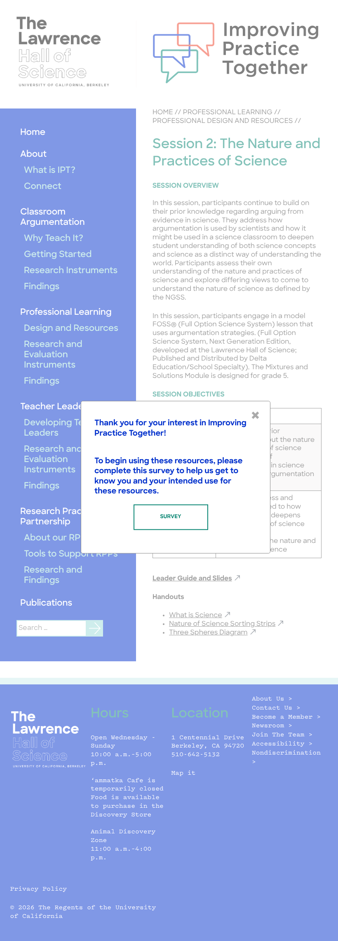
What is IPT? (49, 171)
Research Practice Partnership (59, 517)
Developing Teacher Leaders (66, 428)
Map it (183, 773)
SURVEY (170, 516)
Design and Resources (71, 329)
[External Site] (68, 51)
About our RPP (55, 538)
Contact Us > (276, 708)
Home (32, 133)
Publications (46, 603)
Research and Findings (53, 575)
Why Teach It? (53, 239)
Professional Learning (66, 313)
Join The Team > (282, 735)
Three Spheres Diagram (208, 633)
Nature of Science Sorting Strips (222, 624)
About (33, 155)
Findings (41, 287)
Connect (42, 187)
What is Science (195, 615)
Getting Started (58, 255)
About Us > (272, 699)
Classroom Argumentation (52, 217)
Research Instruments (70, 271)
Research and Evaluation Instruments (53, 355)
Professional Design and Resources (223, 121)
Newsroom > (272, 726)
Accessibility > (282, 744)
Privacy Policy (38, 889)
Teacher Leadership (62, 407)
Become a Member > (286, 717)
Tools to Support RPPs (71, 554)
